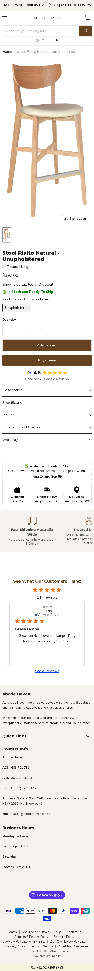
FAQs (58, 932)
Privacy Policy (15, 946)
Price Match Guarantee (73, 946)
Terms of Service (41, 946)
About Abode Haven (35, 932)
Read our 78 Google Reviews (47, 379)
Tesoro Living (17, 266)
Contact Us (74, 932)
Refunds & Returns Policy (32, 937)
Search (12, 932)
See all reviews (47, 671)
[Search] (85, 31)
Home (7, 52)
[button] (47, 390)
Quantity (9, 320)
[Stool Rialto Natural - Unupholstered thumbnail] (7, 235)
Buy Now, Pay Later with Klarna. (24, 942)
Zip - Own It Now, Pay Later (68, 942)
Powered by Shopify (47, 956)
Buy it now (47, 360)
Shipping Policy (64, 937)
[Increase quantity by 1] (42, 330)
